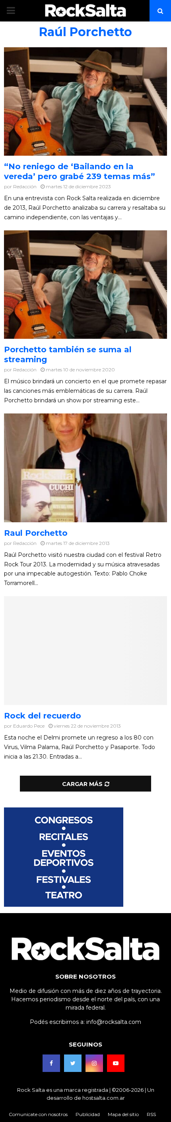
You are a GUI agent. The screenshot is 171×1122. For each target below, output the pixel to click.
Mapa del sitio (123, 1114)
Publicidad (88, 1114)
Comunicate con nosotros (38, 1114)
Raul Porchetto (36, 533)
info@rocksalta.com (113, 1021)
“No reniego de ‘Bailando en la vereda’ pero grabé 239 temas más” (79, 171)
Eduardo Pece (29, 726)
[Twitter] (73, 1063)
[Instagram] (94, 1063)
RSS (151, 1114)
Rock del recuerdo (42, 715)
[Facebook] (51, 1063)
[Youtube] (115, 1063)
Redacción (25, 186)
